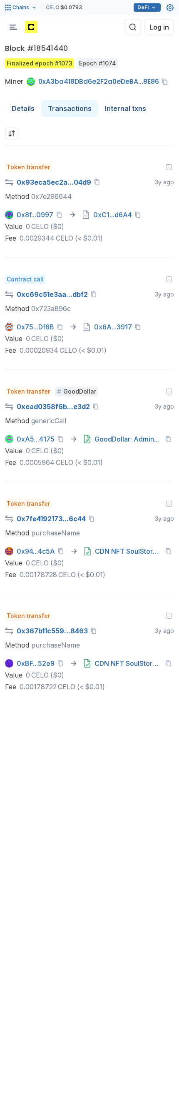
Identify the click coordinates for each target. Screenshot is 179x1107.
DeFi (143, 7)
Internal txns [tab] (125, 108)
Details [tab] (23, 108)
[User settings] (170, 7)
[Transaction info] (169, 167)
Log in (159, 27)
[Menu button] (13, 27)
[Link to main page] (31, 27)
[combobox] (11, 133)
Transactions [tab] (70, 108)
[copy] (166, 82)
